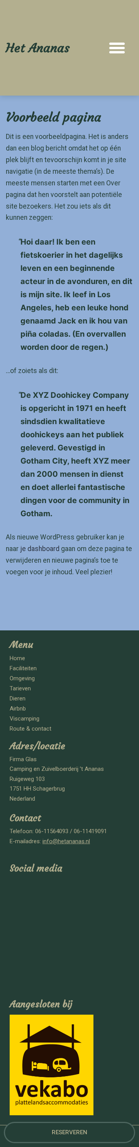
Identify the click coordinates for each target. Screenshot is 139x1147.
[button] (117, 48)
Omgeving (22, 678)
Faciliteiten (23, 668)
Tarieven (20, 688)
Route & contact (30, 728)
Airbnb (18, 708)
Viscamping (24, 718)
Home (17, 658)
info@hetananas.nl (66, 841)
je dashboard (39, 549)
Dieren (17, 698)
